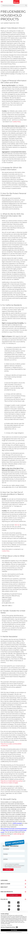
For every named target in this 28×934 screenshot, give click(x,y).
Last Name (5, 859)
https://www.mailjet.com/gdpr (9, 782)
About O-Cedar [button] (5, 883)
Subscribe (8, 869)
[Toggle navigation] (2, 1)
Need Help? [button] (4, 887)
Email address (6, 849)
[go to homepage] (16, 2)
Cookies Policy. (6, 551)
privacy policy (17, 867)
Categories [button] (4, 880)
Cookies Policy (16, 121)
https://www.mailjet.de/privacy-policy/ (12, 781)
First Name (5, 854)
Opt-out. (17, 525)
